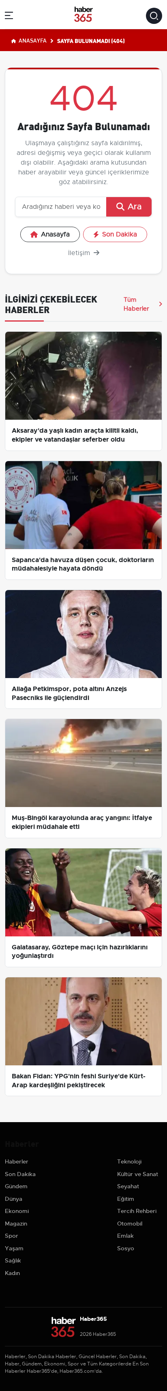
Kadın (12, 1273)
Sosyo (125, 1248)
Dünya (13, 1198)
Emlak (125, 1235)
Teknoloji (129, 1161)
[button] (9, 17)
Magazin (16, 1223)
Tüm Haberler (136, 304)
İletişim (80, 253)
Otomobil (129, 1223)
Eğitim (125, 1198)
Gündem (16, 1186)
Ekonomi (17, 1211)
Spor (11, 1235)
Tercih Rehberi (136, 1211)
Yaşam (14, 1248)
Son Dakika (119, 234)
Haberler (16, 1161)
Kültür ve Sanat (137, 1174)
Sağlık (13, 1260)
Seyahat (128, 1186)
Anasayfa (32, 40)
